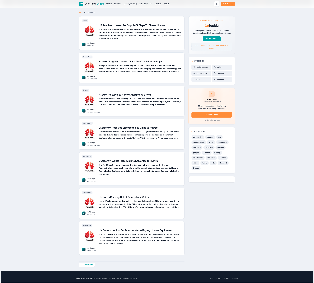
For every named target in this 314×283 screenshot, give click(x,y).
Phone (85, 90)
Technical (209, 147)
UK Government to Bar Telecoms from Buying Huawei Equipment (135, 230)
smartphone (87, 123)
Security (220, 147)
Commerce (87, 156)
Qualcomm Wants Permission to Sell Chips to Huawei (128, 160)
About (166, 4)
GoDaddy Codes (145, 4)
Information (87, 225)
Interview (211, 158)
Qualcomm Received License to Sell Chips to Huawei (128, 127)
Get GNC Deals (210, 39)
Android (206, 153)
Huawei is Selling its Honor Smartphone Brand (125, 94)
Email (198, 79)
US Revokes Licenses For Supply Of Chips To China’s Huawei (132, 25)
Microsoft (223, 163)
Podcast (210, 137)
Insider (109, 4)
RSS (212, 278)
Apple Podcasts (202, 67)
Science (223, 158)
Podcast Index (201, 73)
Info (213, 163)
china (85, 21)
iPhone (196, 168)
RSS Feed (220, 79)
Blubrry (220, 67)
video (195, 163)
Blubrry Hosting (130, 4)
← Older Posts (87, 265)
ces (219, 137)
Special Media (198, 142)
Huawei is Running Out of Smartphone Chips (124, 197)
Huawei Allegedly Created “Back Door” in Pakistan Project (131, 61)
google (196, 153)
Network (117, 4)
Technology (87, 57)
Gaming (217, 153)
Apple (211, 142)
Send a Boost (213, 115)
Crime (204, 163)
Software (197, 147)
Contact (158, 4)
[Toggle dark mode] (216, 4)
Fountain (220, 73)
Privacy (219, 278)
